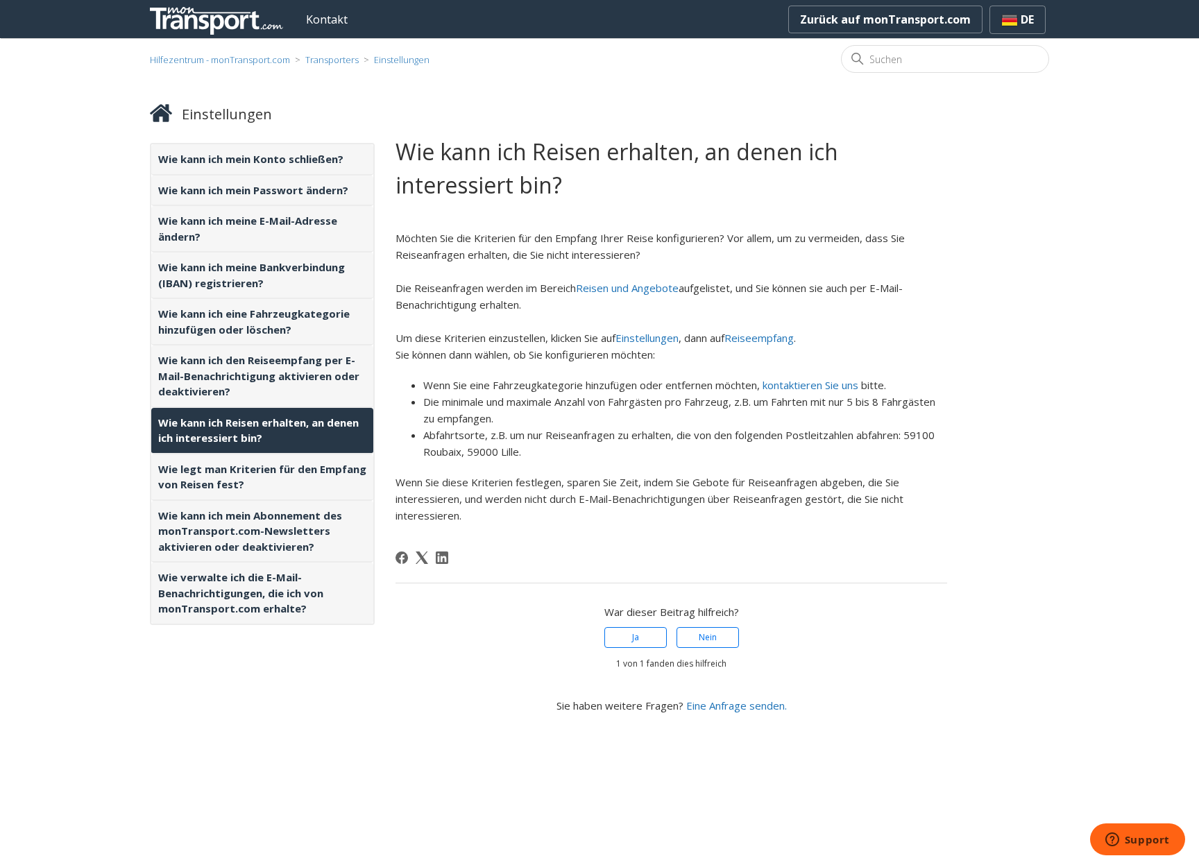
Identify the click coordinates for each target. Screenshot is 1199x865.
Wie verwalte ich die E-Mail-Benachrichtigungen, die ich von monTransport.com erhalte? (240, 592)
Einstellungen (402, 59)
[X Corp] (422, 557)
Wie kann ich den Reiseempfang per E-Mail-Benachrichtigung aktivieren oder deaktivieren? (258, 375)
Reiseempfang (759, 338)
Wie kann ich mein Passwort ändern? (253, 190)
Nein (708, 637)
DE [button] (1026, 19)
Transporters (332, 59)
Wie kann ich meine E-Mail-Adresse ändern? (247, 228)
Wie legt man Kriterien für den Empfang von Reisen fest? (262, 477)
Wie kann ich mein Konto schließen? (250, 159)
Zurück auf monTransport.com (885, 19)
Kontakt (327, 19)
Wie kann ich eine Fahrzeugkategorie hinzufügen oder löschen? (254, 321)
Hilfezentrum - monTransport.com (220, 59)
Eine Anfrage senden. (736, 705)
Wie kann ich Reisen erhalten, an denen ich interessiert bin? (258, 430)
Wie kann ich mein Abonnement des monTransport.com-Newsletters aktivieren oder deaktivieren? (250, 531)
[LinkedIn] (442, 557)
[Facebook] (402, 557)
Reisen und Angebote (627, 288)
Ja (635, 637)
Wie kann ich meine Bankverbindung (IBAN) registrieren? (251, 275)
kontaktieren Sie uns (810, 385)
